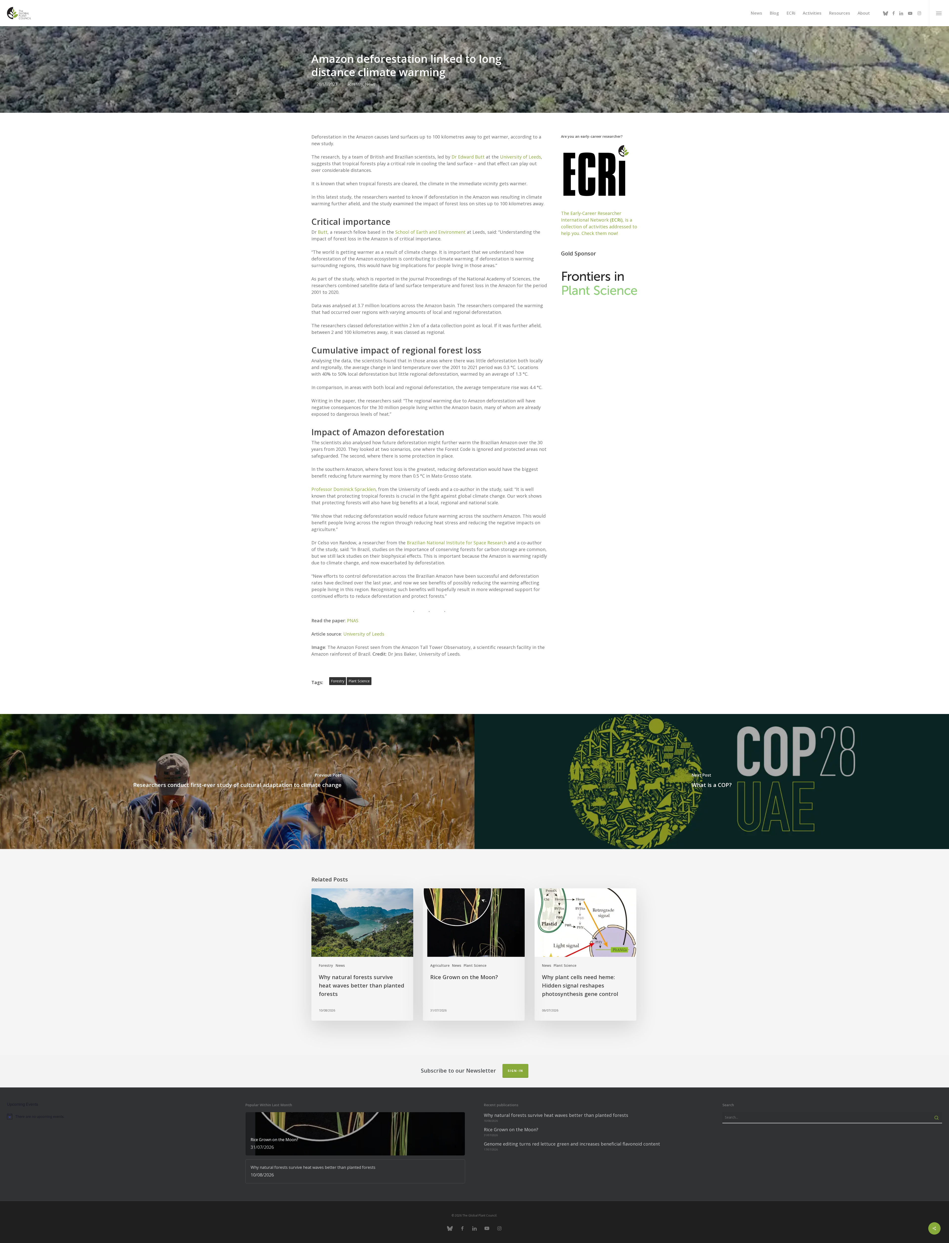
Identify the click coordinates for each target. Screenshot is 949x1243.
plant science (359, 681)
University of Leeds (520, 157)
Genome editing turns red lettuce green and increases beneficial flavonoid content (572, 1144)
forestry (337, 681)
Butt (322, 232)
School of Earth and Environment (431, 232)
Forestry (355, 84)
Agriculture (440, 965)
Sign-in (515, 1071)
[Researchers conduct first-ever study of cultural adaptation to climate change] (237, 781)
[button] (939, 13)
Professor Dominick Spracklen (343, 489)
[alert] (117, 1116)
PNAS (352, 620)
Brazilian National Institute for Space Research (457, 543)
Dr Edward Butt (469, 157)
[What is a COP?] (711, 781)
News (370, 84)
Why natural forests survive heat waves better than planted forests (556, 1115)
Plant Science (475, 965)
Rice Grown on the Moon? (511, 1129)
